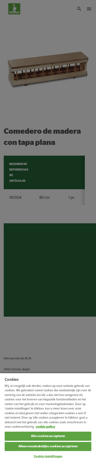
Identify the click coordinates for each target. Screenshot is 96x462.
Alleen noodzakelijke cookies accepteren (48, 446)
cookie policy (45, 426)
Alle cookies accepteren (48, 436)
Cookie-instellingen (48, 456)
